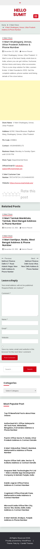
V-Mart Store (7, 38)
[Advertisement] (20, 100)
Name (5, 319)
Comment (6, 293)
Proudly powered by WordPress (18, 540)
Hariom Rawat (26, 51)
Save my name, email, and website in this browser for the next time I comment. (18, 350)
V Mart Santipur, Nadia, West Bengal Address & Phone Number (18, 242)
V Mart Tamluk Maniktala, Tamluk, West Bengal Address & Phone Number (19, 221)
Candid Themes (26, 543)
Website (5, 337)
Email (4, 328)
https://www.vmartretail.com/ (21, 183)
